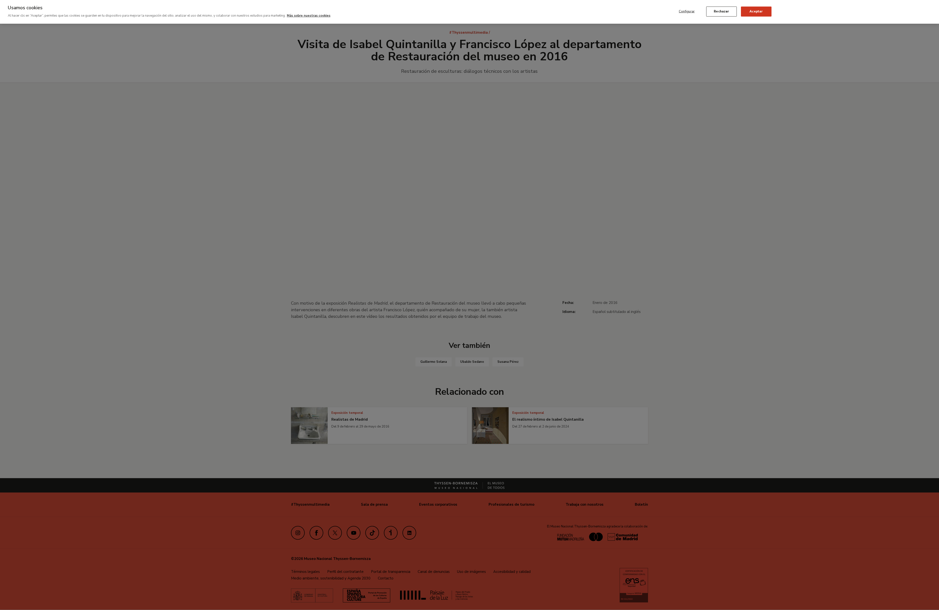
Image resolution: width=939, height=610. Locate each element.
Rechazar (721, 11)
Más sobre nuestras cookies (308, 15)
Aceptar (756, 11)
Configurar (687, 11)
